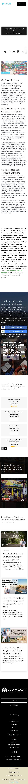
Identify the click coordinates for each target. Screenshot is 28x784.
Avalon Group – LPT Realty (12, 84)
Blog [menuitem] (14, 727)
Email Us (14, 705)
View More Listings (14, 282)
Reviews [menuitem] (14, 724)
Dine (8, 476)
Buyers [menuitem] (14, 739)
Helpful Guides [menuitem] (14, 747)
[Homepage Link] (8, 3)
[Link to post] (14, 539)
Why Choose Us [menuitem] (14, 722)
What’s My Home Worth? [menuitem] (14, 756)
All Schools (9, 393)
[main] (14, 343)
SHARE (24, 481)
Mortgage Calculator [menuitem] (14, 759)
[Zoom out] (26, 50)
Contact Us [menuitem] (14, 730)
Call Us (14, 700)
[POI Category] (6, 51)
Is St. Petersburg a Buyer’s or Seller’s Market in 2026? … (13, 650)
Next (25, 491)
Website (14, 419)
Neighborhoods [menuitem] (14, 745)
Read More (9, 573)
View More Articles (14, 527)
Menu (22, 3)
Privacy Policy (14, 782)
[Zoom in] (26, 48)
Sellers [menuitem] (14, 742)
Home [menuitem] (14, 719)
